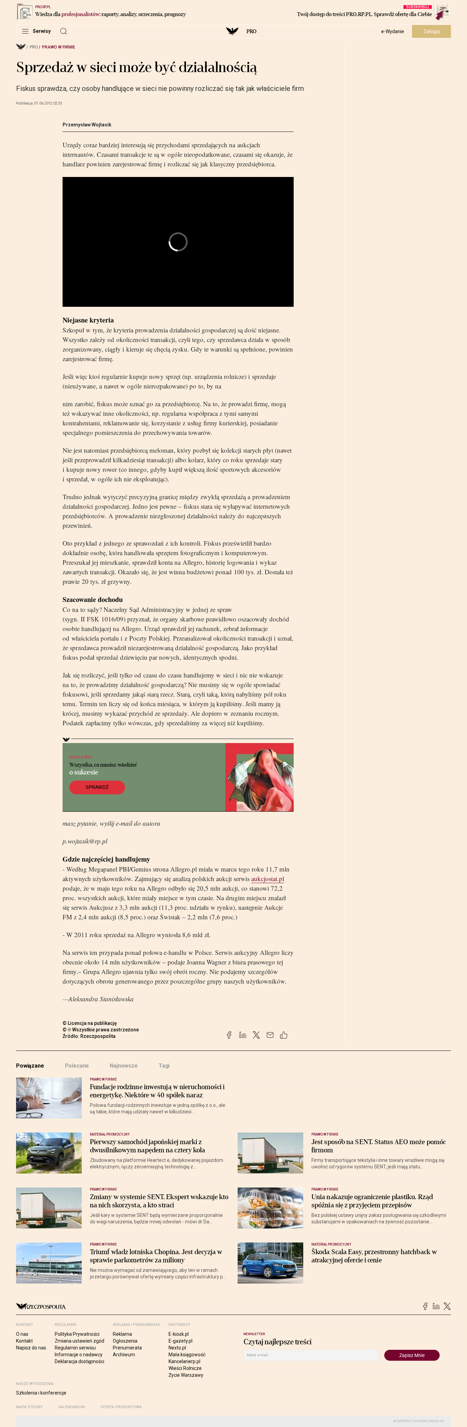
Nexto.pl (177, 1347)
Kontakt (24, 1341)
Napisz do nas (31, 1347)
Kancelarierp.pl (184, 1361)
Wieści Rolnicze (185, 1368)
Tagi (164, 1065)
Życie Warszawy (186, 1375)
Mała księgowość (187, 1354)
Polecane (77, 1065)
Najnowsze (124, 1065)
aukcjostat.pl (267, 878)
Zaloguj (432, 31)
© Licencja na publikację (90, 1023)
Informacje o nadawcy (79, 1354)
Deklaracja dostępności (79, 1361)
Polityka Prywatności (77, 1334)
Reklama (122, 1334)
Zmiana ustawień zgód (79, 1341)
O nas (22, 1334)
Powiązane (30, 1065)
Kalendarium (71, 1407)
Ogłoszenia (125, 1341)
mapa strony (29, 1407)
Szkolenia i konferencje (41, 1393)
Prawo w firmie (58, 47)
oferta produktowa (121, 1407)
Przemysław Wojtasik (87, 124)
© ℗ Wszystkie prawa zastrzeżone (101, 1029)
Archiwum (124, 1354)
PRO (251, 31)
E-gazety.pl (180, 1341)
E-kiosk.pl (179, 1334)
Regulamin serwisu (75, 1347)
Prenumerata (127, 1347)
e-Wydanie (392, 31)
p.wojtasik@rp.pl (85, 841)
